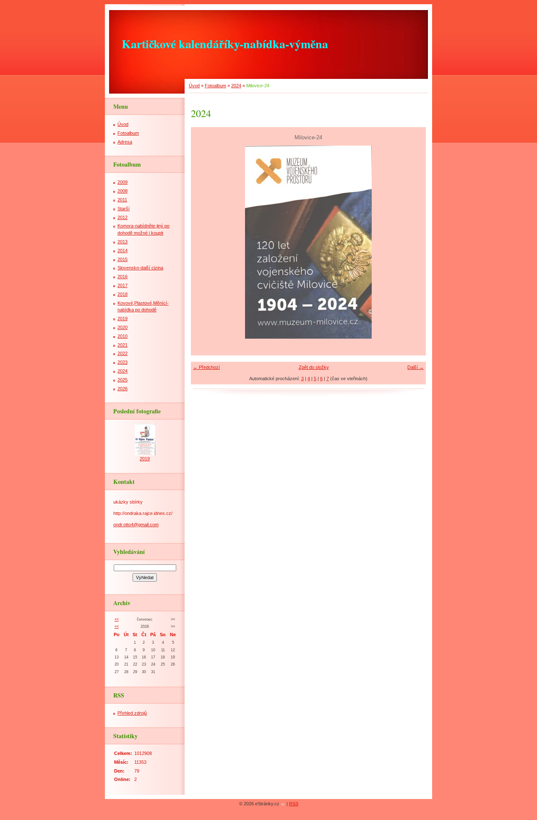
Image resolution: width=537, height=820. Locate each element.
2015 (122, 259)
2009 (122, 182)
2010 (122, 336)
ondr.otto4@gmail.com (136, 524)
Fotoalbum (215, 85)
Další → (415, 367)
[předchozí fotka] (204, 242)
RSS (293, 803)
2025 (122, 379)
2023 (122, 362)
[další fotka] (412, 242)
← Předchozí (206, 367)
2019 (122, 318)
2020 (122, 327)
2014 (122, 250)
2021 (122, 344)
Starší (123, 208)
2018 (122, 294)
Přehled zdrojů (132, 713)
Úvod (194, 85)
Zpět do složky (314, 367)
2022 (122, 353)
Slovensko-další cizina (140, 267)
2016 (122, 276)
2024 (236, 85)
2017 (122, 285)
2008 (122, 190)
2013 (122, 241)
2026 (122, 388)
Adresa (124, 141)
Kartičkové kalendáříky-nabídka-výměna (225, 43)
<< (117, 619)
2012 (122, 217)
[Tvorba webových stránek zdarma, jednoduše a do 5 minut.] (284, 804)
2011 (122, 199)
